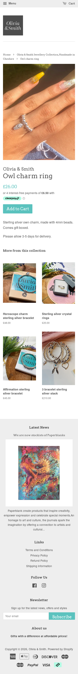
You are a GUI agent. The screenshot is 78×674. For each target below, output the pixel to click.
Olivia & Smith (37, 649)
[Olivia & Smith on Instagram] (44, 586)
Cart (71, 3)
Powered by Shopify (60, 649)
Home (7, 54)
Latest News (39, 427)
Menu (12, 3)
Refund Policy (39, 560)
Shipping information (39, 566)
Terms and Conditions (39, 550)
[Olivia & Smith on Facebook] (34, 586)
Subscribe (62, 617)
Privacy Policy (39, 555)
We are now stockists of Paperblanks (39, 435)
